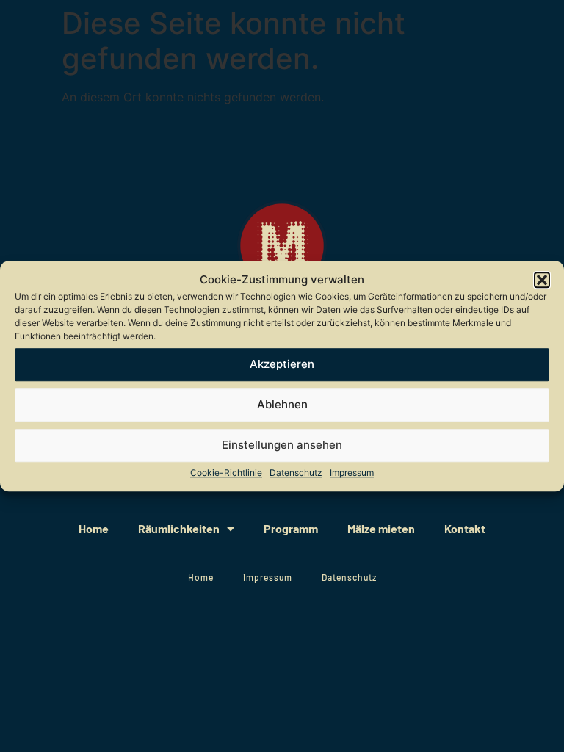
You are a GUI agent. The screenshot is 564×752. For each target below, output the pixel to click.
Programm (291, 528)
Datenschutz (296, 472)
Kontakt (464, 528)
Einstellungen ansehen (282, 445)
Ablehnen (282, 404)
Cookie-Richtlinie (226, 472)
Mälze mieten (381, 528)
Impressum (352, 472)
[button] (542, 280)
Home (94, 528)
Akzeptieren (282, 364)
